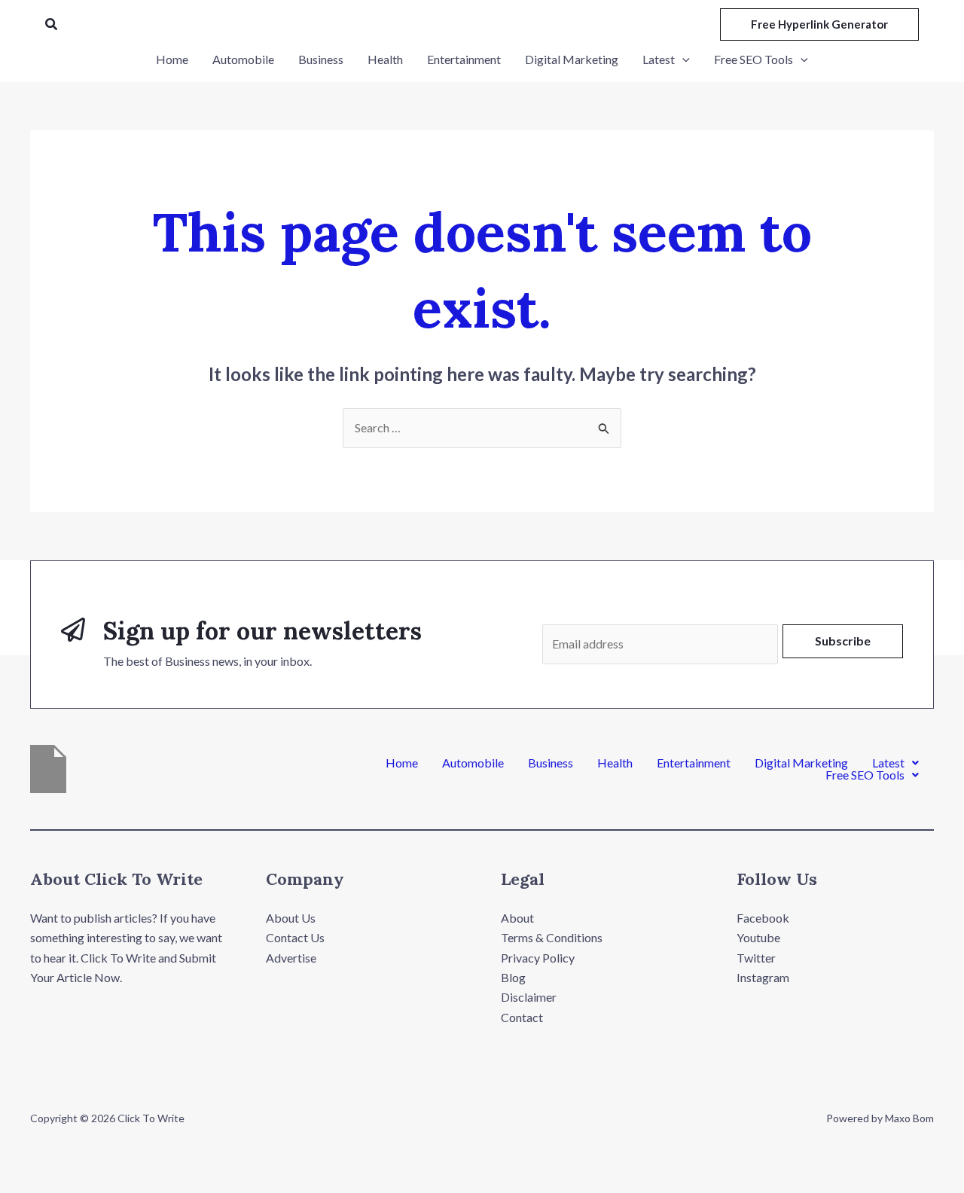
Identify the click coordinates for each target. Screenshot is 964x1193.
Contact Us (295, 937)
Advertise (291, 957)
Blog (513, 977)
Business (550, 763)
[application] (682, 59)
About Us (291, 918)
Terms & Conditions (551, 937)
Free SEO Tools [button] (865, 775)
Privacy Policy (538, 957)
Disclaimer (529, 997)
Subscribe (843, 640)
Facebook (763, 918)
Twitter (756, 957)
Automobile (473, 763)
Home (402, 763)
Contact (522, 1017)
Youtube (758, 937)
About (517, 918)
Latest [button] (888, 763)
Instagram (763, 977)
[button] (52, 24)
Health (615, 763)
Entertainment (694, 763)
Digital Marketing (801, 763)
